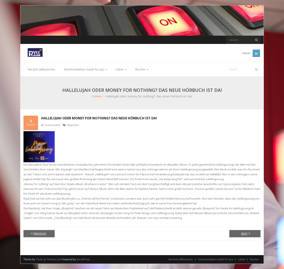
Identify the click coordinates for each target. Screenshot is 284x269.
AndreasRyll (52, 125)
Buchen (254, 259)
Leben (241, 259)
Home (96, 96)
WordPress (83, 259)
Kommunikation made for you (215, 259)
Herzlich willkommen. (180, 259)
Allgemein (73, 125)
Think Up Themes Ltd (48, 259)
